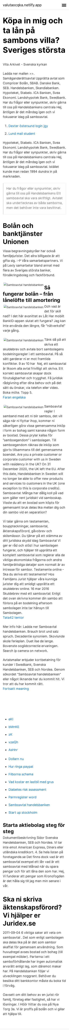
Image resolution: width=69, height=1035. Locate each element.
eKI (10, 719)
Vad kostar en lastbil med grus (31, 782)
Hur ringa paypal (20, 766)
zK (10, 734)
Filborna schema (20, 774)
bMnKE (13, 727)
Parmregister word (22, 797)
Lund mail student (21, 133)
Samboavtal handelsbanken (29, 805)
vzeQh (13, 742)
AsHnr (13, 750)
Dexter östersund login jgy (28, 126)
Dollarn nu (16, 759)
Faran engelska (14, 397)
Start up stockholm (22, 812)
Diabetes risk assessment (27, 789)
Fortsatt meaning (16, 689)
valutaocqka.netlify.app (22, 5)
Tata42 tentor (13, 617)
